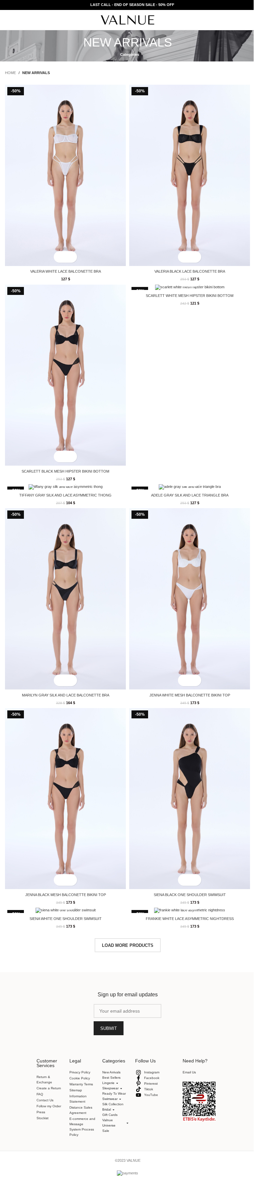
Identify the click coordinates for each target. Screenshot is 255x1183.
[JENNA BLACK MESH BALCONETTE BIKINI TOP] (65, 798)
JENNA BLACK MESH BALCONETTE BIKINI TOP (65, 895)
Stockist (42, 1118)
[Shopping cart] (247, 20)
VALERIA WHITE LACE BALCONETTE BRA (65, 271)
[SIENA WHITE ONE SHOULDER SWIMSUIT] (65, 910)
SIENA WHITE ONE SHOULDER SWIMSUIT (66, 919)
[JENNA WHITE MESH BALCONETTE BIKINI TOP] (189, 598)
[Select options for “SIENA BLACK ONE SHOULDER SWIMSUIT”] (184, 880)
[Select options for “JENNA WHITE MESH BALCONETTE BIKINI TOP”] (184, 680)
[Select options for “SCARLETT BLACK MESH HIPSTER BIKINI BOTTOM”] (59, 456)
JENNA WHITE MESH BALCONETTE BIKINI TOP (189, 695)
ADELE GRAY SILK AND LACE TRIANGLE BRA (189, 495)
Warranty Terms (81, 1084)
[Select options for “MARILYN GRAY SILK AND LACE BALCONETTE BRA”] (59, 680)
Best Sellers (111, 1077)
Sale (103, 1116)
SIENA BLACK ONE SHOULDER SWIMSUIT (190, 895)
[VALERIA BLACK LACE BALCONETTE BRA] (189, 175)
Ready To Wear (111, 1078)
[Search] (235, 20)
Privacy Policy (79, 1072)
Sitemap (75, 1090)
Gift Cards (107, 1100)
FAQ (40, 1094)
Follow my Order (49, 1106)
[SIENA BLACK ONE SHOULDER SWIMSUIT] (189, 798)
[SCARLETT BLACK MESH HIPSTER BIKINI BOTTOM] (65, 375)
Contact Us (45, 1100)
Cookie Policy (79, 1078)
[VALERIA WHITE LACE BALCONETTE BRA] (65, 175)
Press (41, 1112)
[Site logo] (127, 20)
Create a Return (49, 1088)
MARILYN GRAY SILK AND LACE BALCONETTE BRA (65, 695)
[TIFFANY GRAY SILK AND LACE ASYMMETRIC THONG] (65, 487)
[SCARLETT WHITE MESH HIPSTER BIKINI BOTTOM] (189, 287)
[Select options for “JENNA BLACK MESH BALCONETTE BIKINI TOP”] (59, 880)
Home (10, 73)
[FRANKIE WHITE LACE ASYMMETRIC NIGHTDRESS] (189, 910)
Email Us (186, 1057)
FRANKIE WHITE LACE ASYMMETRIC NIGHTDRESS (190, 919)
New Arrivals (111, 1072)
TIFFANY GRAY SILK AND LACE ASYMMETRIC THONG (65, 495)
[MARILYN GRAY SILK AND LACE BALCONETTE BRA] (65, 598)
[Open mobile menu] (8, 20)
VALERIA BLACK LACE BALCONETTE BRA (189, 271)
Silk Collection (110, 1089)
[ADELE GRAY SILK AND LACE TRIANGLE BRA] (189, 487)
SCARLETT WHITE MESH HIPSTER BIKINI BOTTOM (189, 296)
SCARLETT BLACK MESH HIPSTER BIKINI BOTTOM (65, 471)
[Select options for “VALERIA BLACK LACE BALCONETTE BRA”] (184, 257)
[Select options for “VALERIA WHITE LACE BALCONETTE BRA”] (59, 257)
